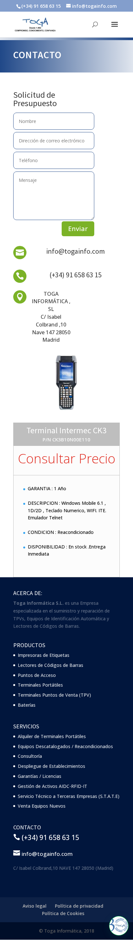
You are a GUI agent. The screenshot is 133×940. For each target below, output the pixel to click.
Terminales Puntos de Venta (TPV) (54, 695)
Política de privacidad (79, 906)
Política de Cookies (63, 913)
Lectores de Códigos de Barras (50, 665)
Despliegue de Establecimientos (51, 766)
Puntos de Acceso (37, 675)
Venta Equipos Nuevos (42, 806)
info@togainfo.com (75, 251)
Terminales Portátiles (40, 685)
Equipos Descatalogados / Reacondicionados (65, 746)
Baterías (27, 705)
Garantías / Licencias (39, 776)
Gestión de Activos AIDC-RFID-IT (52, 786)
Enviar (78, 228)
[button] (118, 925)
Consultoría (30, 756)
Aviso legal (34, 906)
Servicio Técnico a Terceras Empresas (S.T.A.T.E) (68, 796)
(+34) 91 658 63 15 (75, 274)
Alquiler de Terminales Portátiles (52, 736)
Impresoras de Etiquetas (43, 655)
